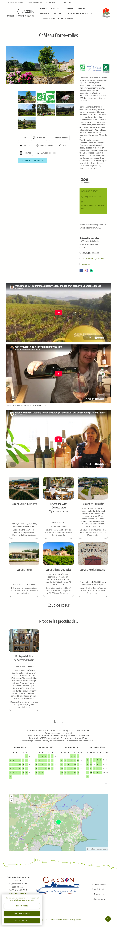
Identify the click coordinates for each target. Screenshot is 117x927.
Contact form (66, 2)
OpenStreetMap (93, 849)
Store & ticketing (34, 2)
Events (43, 8)
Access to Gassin (15, 2)
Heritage (44, 13)
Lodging (55, 8)
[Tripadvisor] (91, 271)
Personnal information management (65, 920)
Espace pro (51, 2)
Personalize (22, 906)
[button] (106, 783)
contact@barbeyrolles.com (93, 259)
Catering (69, 8)
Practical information (77, 13)
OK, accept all (22, 920)
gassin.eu (86, 264)
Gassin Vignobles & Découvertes (56, 18)
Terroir (57, 13)
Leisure (81, 8)
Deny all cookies (22, 913)
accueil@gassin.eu (19, 893)
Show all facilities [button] (32, 160)
